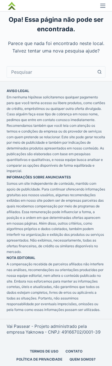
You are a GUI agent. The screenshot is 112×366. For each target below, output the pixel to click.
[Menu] (102, 5)
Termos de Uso (44, 351)
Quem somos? (82, 359)
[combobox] (50, 72)
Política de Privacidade (39, 359)
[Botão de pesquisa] (99, 72)
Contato (73, 351)
